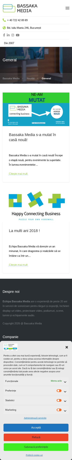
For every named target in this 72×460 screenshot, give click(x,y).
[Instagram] (13, 35)
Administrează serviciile (35, 418)
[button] (67, 347)
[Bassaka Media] (20, 7)
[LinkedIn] (8, 35)
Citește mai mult (18, 173)
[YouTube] (17, 35)
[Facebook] (4, 35)
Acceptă (36, 427)
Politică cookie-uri (34, 455)
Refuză (36, 437)
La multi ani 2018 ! (24, 231)
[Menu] (67, 8)
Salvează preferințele (36, 446)
